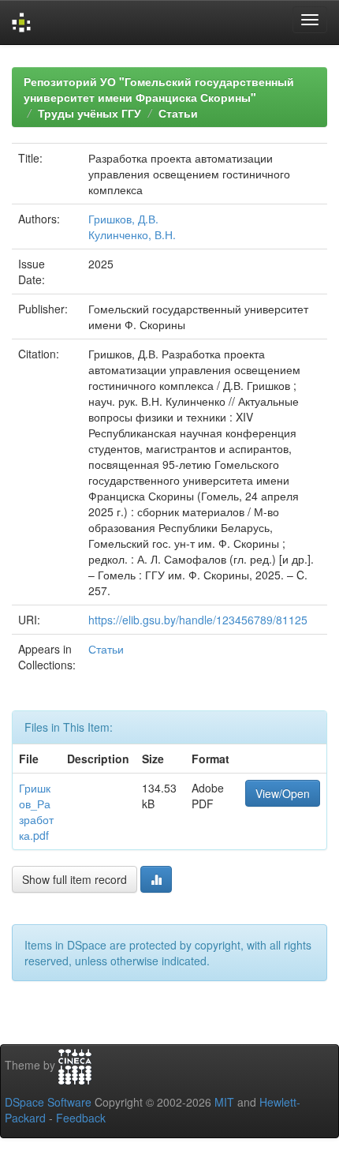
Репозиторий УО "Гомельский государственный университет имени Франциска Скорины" (159, 89)
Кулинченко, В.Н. (132, 234)
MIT (224, 1102)
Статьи (178, 113)
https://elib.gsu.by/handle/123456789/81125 (197, 620)
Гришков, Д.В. (123, 219)
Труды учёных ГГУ (89, 113)
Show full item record (74, 879)
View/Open (282, 793)
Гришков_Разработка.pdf (36, 811)
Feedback (81, 1118)
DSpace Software (48, 1102)
